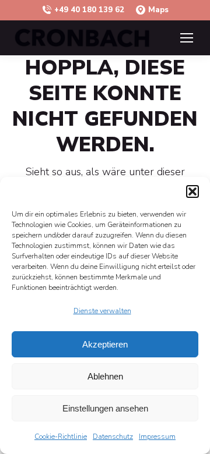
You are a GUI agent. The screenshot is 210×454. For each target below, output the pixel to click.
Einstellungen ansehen (105, 408)
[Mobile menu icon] (186, 37)
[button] (192, 191)
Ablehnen (105, 376)
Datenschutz (113, 436)
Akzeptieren (105, 344)
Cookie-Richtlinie (60, 436)
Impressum (157, 436)
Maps (158, 10)
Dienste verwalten (102, 310)
